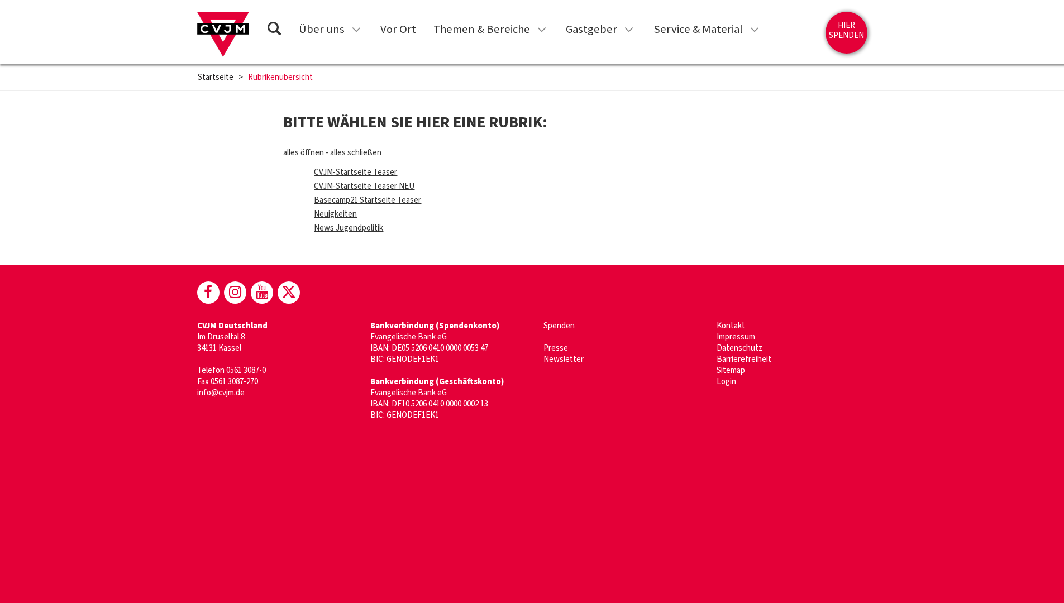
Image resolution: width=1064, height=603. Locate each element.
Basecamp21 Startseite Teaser (367, 200)
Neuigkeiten (335, 214)
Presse (555, 348)
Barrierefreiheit (744, 359)
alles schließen (355, 153)
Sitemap (731, 370)
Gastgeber (591, 29)
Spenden (559, 326)
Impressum (736, 337)
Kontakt (731, 326)
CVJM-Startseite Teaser (355, 172)
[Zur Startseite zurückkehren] (223, 34)
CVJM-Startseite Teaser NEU (364, 186)
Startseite (215, 77)
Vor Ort (398, 29)
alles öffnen (303, 153)
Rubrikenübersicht (280, 77)
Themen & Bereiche (481, 29)
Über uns (322, 29)
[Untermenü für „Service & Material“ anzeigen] (754, 29)
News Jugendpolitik (348, 228)
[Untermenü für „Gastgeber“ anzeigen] (628, 29)
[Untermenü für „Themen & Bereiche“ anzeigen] (541, 29)
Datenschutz (739, 348)
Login (726, 381)
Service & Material (698, 29)
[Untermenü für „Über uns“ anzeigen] (356, 29)
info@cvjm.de (221, 393)
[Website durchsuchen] (274, 30)
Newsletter (563, 359)
